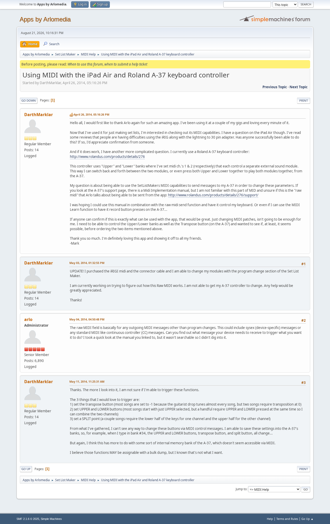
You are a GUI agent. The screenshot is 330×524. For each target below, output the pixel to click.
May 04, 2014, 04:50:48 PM (86, 319)
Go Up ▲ (307, 519)
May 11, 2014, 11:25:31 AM (86, 381)
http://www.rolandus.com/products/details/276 (107, 156)
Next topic (299, 87)
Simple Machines (51, 518)
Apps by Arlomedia (45, 19)
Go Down (28, 100)
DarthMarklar (38, 114)
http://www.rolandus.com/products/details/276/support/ (213, 195)
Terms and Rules (287, 519)
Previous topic (274, 87)
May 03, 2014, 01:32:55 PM (86, 263)
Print (303, 100)
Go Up (25, 469)
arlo (28, 319)
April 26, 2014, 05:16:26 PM (91, 114)
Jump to (241, 489)
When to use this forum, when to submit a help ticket (107, 64)
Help (270, 519)
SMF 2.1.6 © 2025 (27, 518)
